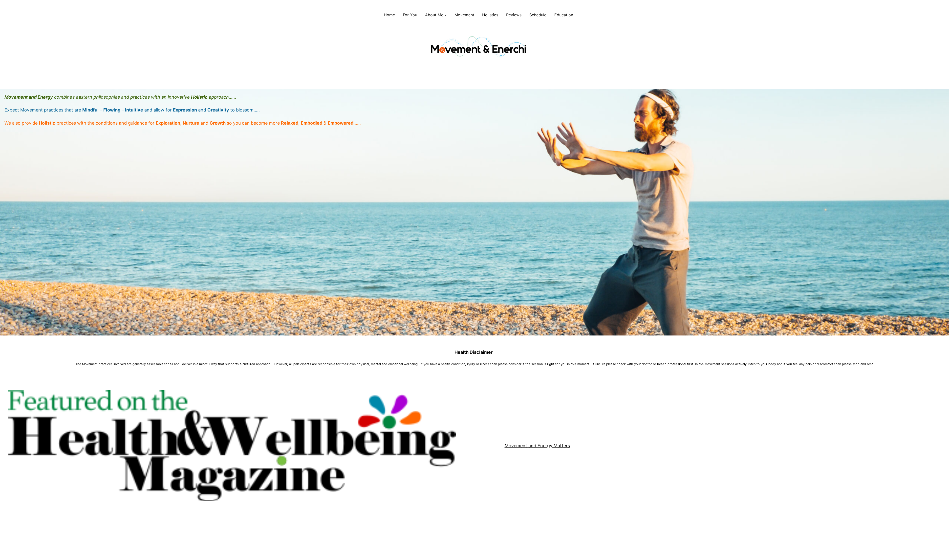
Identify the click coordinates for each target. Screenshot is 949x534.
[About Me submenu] (445, 15)
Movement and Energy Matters (537, 445)
